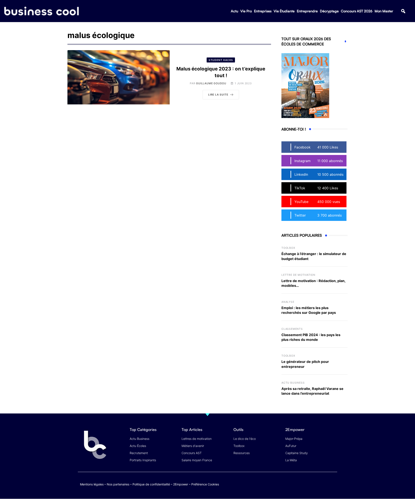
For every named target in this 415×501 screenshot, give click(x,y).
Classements (292, 328)
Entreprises (262, 11)
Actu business (293, 382)
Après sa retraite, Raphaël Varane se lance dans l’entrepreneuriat (312, 391)
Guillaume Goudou (211, 83)
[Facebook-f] (307, 483)
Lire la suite (218, 94)
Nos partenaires (118, 484)
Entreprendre (307, 11)
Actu (234, 11)
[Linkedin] (333, 486)
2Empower (180, 484)
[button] (403, 11)
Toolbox (288, 247)
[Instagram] (333, 483)
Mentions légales (92, 484)
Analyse (287, 301)
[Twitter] (299, 483)
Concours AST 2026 (356, 11)
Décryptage (329, 11)
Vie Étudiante (284, 11)
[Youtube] (316, 483)
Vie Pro (246, 11)
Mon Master (384, 11)
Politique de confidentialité (151, 484)
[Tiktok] (324, 483)
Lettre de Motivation (298, 274)
